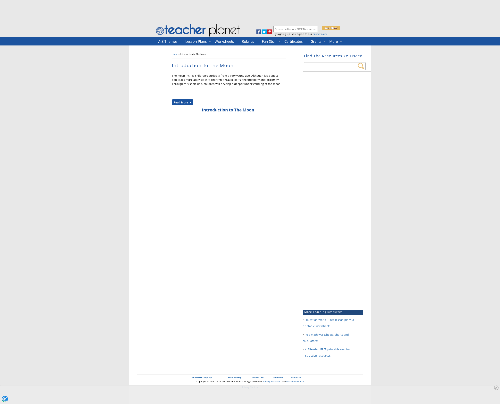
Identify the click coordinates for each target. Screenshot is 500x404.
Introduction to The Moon (228, 110)
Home (175, 54)
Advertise (278, 377)
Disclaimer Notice (295, 381)
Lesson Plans (196, 41)
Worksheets (224, 41)
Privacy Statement (272, 381)
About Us (296, 377)
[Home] (198, 36)
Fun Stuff (269, 41)
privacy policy (320, 34)
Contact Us (258, 377)
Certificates (293, 41)
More (333, 41)
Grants (316, 41)
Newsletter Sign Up (201, 377)
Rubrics (248, 41)
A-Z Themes (168, 41)
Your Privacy (234, 377)
